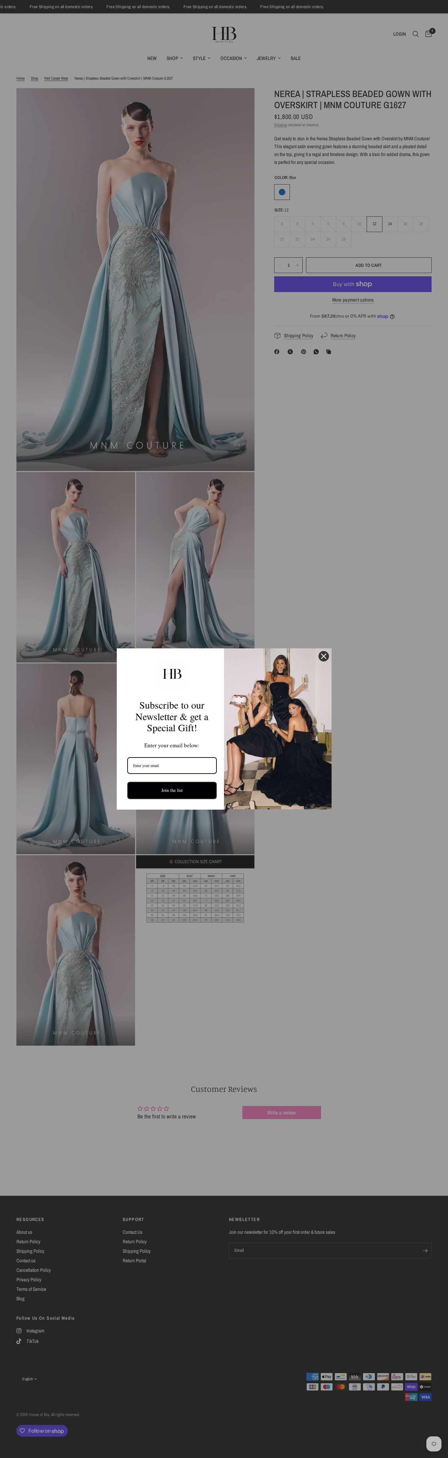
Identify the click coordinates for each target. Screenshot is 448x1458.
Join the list (172, 790)
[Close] (324, 656)
